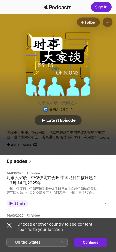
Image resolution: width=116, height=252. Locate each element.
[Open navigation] (10, 7)
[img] (57, 7)
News (27, 145)
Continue (90, 242)
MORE (104, 138)
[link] (19, 161)
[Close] (9, 225)
